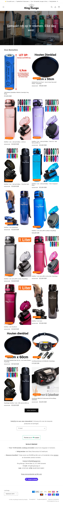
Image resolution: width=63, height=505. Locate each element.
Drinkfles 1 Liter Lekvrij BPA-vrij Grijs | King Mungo (16, 278)
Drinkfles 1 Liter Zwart (37, 321)
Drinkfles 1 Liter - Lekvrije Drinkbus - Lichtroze (15, 142)
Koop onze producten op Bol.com (31, 474)
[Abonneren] (44, 428)
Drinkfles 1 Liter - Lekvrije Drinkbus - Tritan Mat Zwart (16, 184)
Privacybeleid (32, 499)
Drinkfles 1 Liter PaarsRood (10, 326)
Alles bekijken (31, 410)
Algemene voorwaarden (53, 499)
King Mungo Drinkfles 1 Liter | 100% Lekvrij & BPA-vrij (16, 403)
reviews (56, 455)
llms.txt (57, 501)
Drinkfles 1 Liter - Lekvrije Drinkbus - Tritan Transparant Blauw (45, 184)
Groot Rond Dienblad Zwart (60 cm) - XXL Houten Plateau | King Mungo (17, 361)
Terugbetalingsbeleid (42, 499)
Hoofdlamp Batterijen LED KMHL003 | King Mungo (43, 361)
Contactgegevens (51, 501)
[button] (3, 7)
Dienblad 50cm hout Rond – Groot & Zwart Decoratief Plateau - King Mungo (44, 83)
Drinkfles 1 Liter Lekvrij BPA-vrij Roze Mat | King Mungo (45, 276)
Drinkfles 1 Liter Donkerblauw (11, 227)
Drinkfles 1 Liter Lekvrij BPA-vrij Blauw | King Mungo (44, 230)
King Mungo (15, 499)
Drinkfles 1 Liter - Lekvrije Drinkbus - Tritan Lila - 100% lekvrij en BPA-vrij (44, 142)
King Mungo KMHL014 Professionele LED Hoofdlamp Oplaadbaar (44, 399)
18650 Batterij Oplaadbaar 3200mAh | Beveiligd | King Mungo (16, 93)
